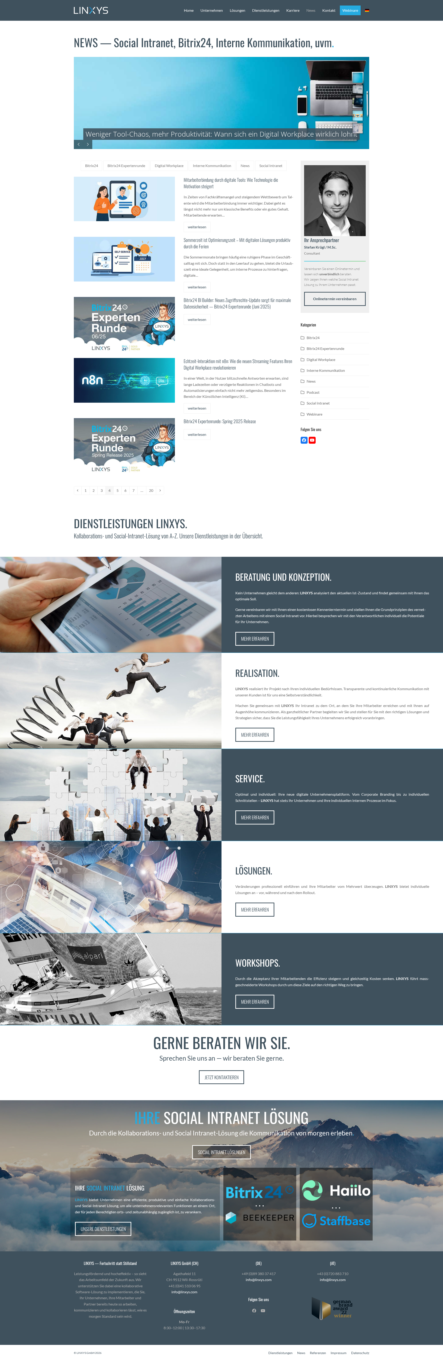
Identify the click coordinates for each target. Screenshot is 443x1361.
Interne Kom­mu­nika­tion (212, 165)
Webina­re (314, 414)
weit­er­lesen (197, 227)
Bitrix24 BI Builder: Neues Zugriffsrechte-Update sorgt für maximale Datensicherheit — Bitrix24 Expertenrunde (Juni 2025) (237, 303)
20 (152, 490)
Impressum (339, 1353)
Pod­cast (313, 392)
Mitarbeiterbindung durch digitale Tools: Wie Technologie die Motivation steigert (231, 183)
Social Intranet (270, 165)
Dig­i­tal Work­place (169, 165)
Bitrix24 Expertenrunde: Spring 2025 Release (220, 421)
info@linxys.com (184, 1292)
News (245, 165)
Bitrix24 (91, 165)
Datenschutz (360, 1353)
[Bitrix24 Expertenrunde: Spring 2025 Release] (124, 446)
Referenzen (318, 1353)
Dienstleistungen (280, 1353)
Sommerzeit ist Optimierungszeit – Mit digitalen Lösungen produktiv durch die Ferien (237, 243)
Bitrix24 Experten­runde (126, 165)
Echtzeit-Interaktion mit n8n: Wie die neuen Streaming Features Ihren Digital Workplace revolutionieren (238, 364)
